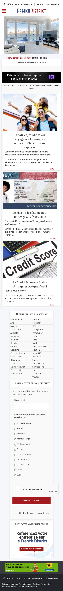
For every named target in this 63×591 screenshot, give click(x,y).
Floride (12, 327)
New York (13, 332)
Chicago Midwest (16, 353)
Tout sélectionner (16, 322)
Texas (11, 368)
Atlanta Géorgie (15, 337)
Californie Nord (15, 358)
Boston (12, 347)
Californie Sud (15, 363)
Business (12, 373)
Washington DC (15, 342)
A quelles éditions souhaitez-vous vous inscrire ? (29, 316)
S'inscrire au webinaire (31, 281)
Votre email (12, 303)
